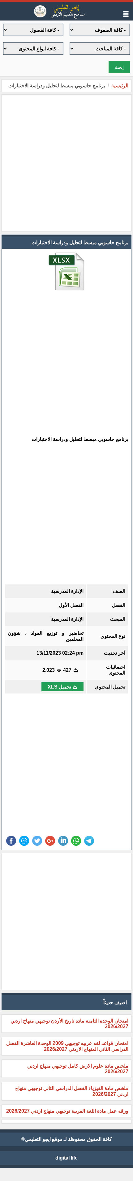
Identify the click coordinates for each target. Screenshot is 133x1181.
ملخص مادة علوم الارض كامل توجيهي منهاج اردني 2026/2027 (77, 1068)
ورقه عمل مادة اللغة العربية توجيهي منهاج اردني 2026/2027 (67, 1111)
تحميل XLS (59, 686)
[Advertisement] (66, 163)
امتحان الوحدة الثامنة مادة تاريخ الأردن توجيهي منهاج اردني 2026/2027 (69, 1023)
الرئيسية (119, 85)
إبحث (119, 67)
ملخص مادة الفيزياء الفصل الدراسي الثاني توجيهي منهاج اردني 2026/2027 (71, 1091)
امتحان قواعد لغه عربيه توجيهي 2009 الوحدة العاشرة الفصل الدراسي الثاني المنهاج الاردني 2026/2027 (67, 1046)
